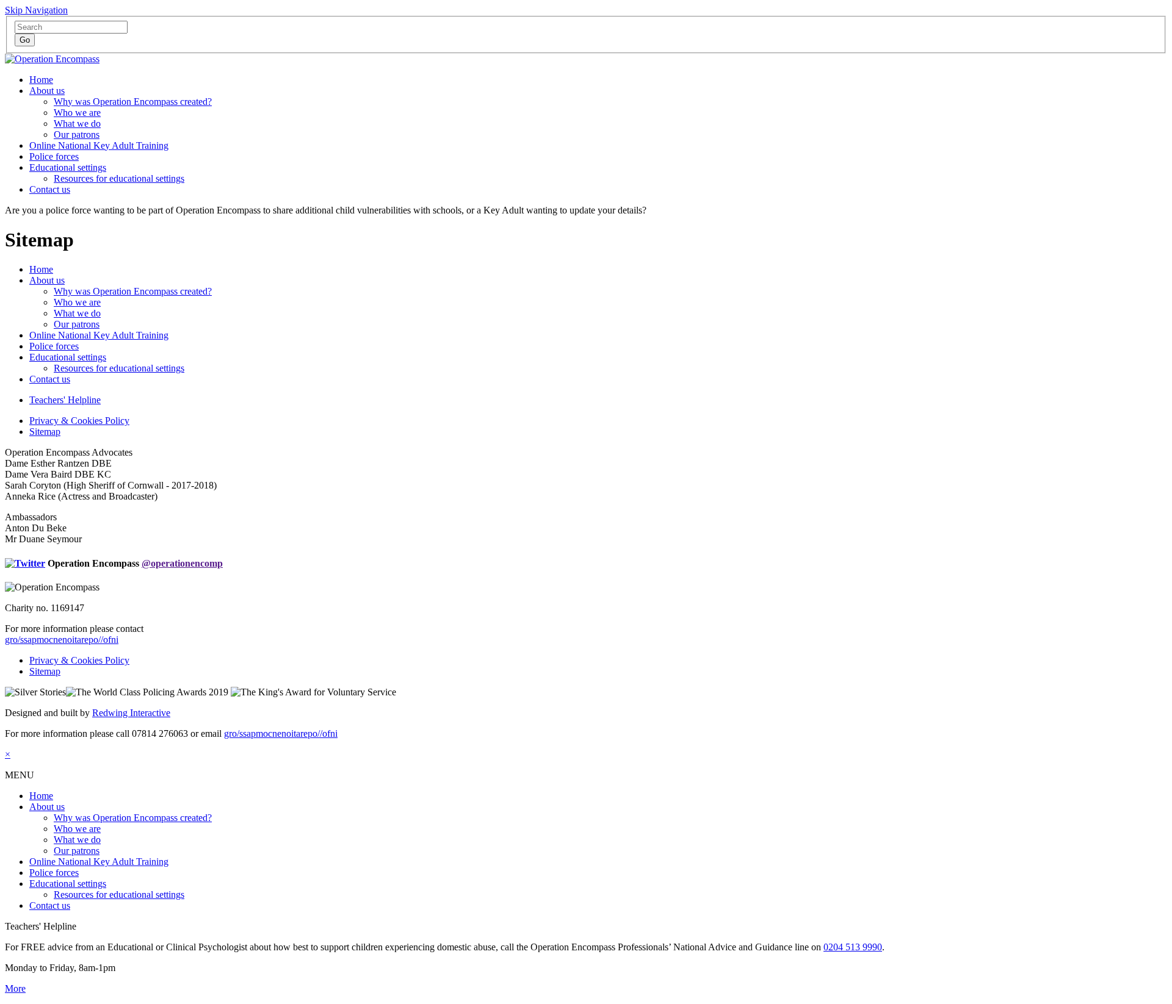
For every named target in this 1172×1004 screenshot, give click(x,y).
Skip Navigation (36, 10)
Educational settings (67, 167)
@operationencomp (182, 563)
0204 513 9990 (852, 947)
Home (41, 79)
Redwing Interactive (131, 713)
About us (47, 90)
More (15, 988)
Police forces (54, 156)
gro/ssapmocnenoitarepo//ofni (61, 639)
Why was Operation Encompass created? (133, 101)
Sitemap (44, 431)
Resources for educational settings (119, 178)
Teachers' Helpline (65, 400)
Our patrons (76, 134)
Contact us (49, 189)
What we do (77, 123)
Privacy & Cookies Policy (79, 420)
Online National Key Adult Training (98, 145)
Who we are (77, 112)
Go (25, 40)
